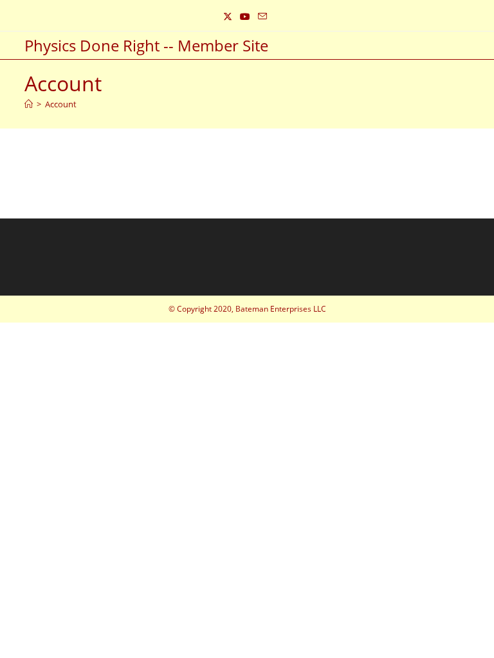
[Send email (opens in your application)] (262, 16)
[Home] (28, 104)
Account (61, 104)
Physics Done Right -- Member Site (146, 45)
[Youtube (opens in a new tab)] (245, 16)
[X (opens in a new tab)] (229, 16)
